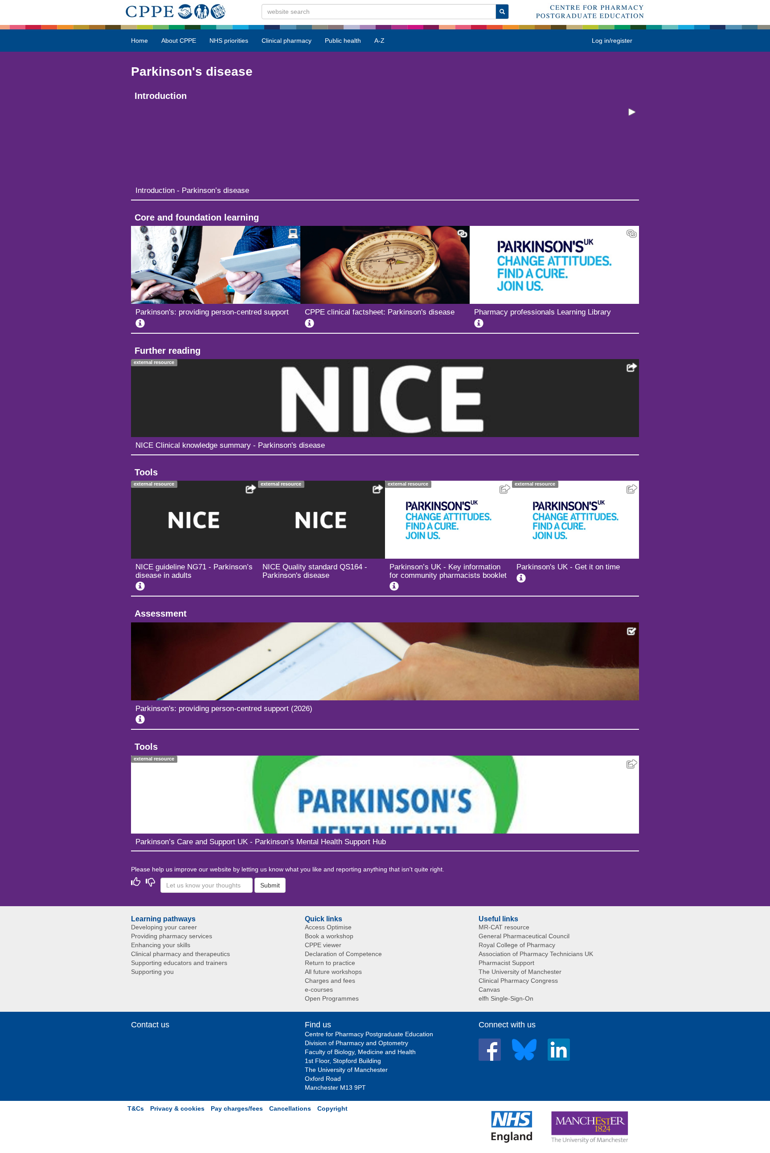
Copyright (332, 1108)
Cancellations (290, 1108)
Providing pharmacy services (171, 936)
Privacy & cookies (177, 1108)
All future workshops (333, 971)
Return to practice (330, 962)
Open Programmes (332, 998)
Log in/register (612, 40)
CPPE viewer (323, 945)
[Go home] (175, 9)
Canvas (489, 989)
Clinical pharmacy (286, 40)
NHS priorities (228, 40)
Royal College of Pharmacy (517, 945)
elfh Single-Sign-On (506, 998)
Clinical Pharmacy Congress (518, 980)
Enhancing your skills (160, 945)
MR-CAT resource (504, 927)
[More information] (140, 323)
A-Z (379, 40)
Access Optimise (328, 927)
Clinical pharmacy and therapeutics (180, 953)
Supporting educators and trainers (179, 962)
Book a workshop (329, 936)
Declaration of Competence (343, 953)
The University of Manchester (520, 971)
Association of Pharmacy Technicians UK (536, 953)
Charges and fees (330, 980)
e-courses (319, 989)
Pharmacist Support (506, 962)
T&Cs (135, 1108)
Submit (270, 885)
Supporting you (152, 971)
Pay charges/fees (237, 1108)
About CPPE (178, 40)
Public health (343, 40)
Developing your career (164, 927)
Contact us (150, 1024)
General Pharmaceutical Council (524, 936)
